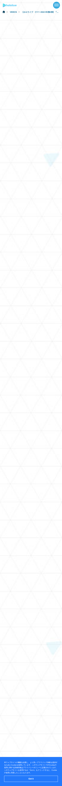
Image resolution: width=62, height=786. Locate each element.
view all (49, 420)
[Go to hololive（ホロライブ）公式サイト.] (4, 12)
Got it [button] (31, 779)
